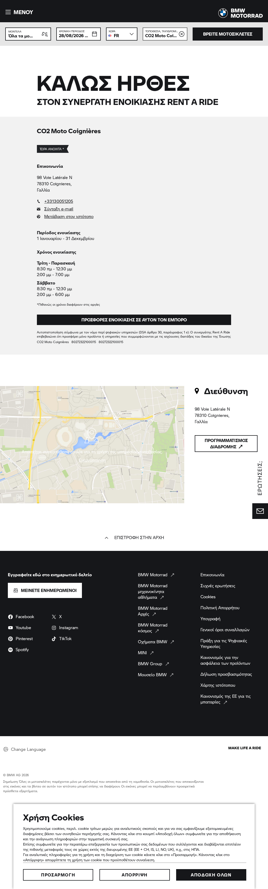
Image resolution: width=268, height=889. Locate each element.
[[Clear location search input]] (181, 34)
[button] (18, 12)
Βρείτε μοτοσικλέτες (227, 34)
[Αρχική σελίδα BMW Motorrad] (240, 13)
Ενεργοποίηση (92, 460)
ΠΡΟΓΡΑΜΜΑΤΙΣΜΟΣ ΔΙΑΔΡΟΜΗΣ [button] (226, 443)
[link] (134, 201)
